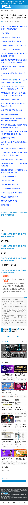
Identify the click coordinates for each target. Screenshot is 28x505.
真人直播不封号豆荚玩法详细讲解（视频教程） (7, 408)
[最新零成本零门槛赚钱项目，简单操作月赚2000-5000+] (7, 386)
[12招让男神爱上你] (20, 386)
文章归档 (22, 490)
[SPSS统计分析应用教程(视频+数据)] (20, 436)
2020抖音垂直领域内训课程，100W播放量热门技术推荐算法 (7, 374)
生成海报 (5, 341)
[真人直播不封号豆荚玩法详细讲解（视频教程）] (7, 402)
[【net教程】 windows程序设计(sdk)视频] (20, 402)
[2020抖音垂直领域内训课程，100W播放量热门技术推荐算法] (7, 369)
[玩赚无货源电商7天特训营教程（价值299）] (20, 419)
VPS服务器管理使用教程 (7, 442)
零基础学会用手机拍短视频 (7, 458)
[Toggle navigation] (25, 6)
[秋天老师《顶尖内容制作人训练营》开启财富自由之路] (20, 369)
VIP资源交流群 (17, 491)
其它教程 (17, 21)
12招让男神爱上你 (19, 391)
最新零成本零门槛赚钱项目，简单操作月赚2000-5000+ (7, 391)
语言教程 (13, 80)
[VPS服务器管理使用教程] (7, 436)
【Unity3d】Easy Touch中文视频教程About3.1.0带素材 (20, 459)
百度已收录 (24, 298)
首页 (2, 10)
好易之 (2, 21)
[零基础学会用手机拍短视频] (7, 453)
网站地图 (6, 491)
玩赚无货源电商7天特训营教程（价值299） (20, 425)
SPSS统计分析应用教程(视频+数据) (20, 442)
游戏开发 (14, 329)
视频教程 (17, 82)
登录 (6, 281)
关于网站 (13, 490)
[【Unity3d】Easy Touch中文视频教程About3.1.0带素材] (20, 453)
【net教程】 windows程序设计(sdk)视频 (19, 408)
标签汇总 (18, 490)
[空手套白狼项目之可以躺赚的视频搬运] (7, 419)
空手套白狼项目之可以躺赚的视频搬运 (7, 425)
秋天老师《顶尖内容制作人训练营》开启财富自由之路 (20, 374)
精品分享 (22, 329)
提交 (14, 481)
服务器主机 (10, 491)
